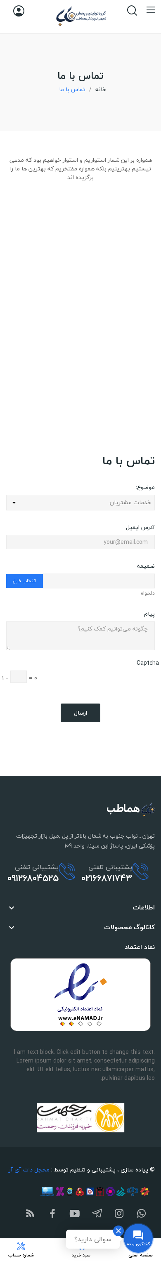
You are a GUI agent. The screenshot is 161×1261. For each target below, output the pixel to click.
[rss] (30, 1214)
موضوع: (145, 486)
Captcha (148, 663)
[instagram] (119, 1214)
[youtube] (75, 1214)
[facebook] (52, 1214)
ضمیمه (146, 565)
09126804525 (33, 878)
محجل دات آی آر (29, 1169)
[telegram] (97, 1214)
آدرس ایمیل (140, 526)
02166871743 (106, 878)
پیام (149, 613)
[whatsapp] (142, 1214)
